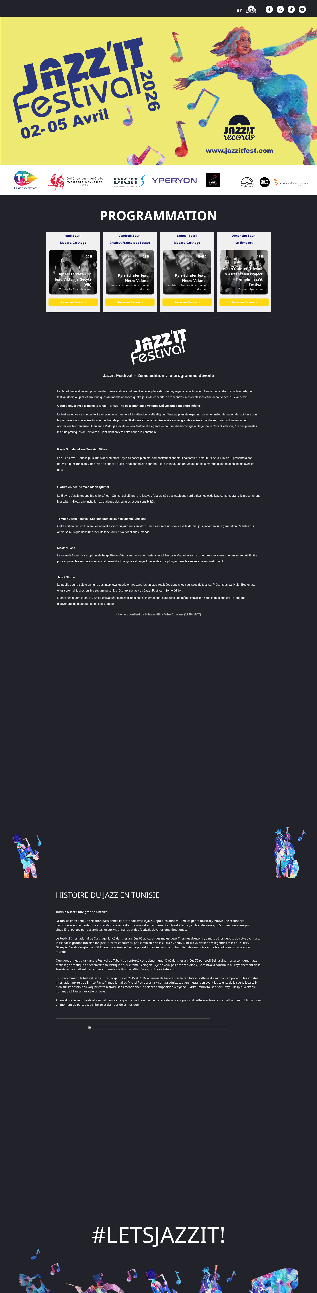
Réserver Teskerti (73, 302)
